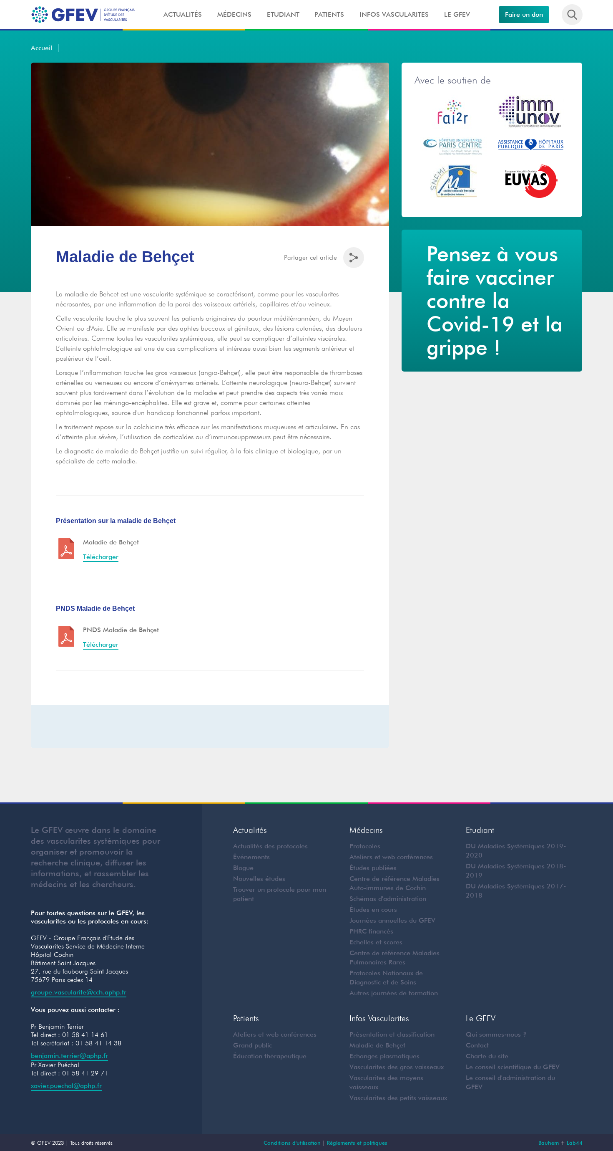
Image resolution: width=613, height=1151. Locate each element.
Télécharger (100, 557)
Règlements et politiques (357, 1142)
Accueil (41, 48)
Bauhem (548, 1142)
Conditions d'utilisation (292, 1142)
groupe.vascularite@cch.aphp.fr (78, 992)
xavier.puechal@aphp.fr (66, 1086)
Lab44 (575, 1142)
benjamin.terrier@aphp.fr (69, 1056)
